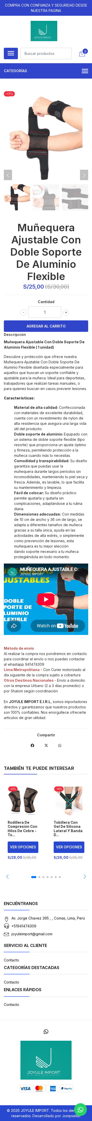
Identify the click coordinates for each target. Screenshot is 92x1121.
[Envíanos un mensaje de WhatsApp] (80, 1109)
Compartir (46, 735)
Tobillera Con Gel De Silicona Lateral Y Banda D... (68, 828)
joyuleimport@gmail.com (32, 934)
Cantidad (46, 302)
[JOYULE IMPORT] (44, 31)
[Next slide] (84, 175)
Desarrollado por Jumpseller (56, 1116)
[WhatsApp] (46, 1032)
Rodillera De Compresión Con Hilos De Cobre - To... (22, 828)
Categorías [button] (15, 71)
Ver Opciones (23, 847)
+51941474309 (24, 926)
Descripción (15, 334)
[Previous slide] (8, 175)
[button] (7, 876)
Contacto (11, 960)
